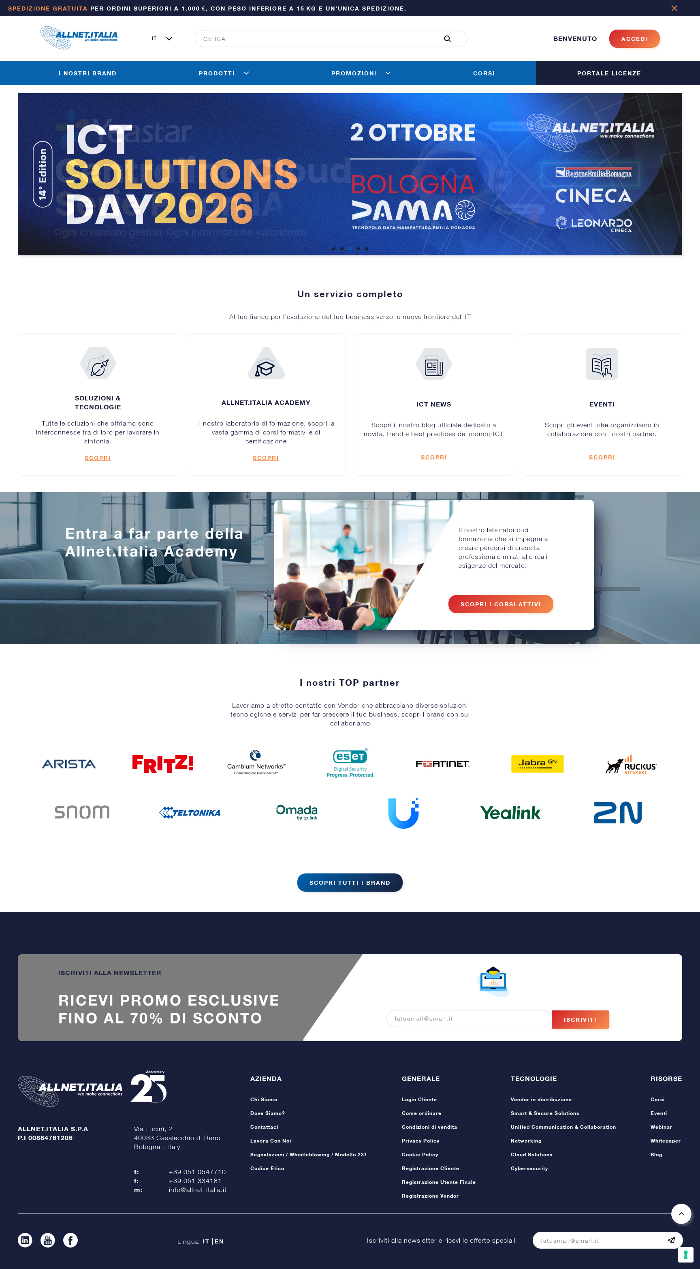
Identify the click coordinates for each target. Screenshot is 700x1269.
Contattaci (264, 1127)
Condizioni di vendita (429, 1127)
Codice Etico (267, 1168)
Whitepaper (666, 1141)
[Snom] (82, 812)
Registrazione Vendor (430, 1196)
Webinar (661, 1127)
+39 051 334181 (195, 1180)
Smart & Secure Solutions (545, 1113)
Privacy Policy (421, 1141)
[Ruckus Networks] (631, 764)
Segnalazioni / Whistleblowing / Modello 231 (308, 1154)
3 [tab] (350, 249)
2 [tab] (342, 249)
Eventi (659, 1113)
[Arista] (68, 764)
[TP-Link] (296, 812)
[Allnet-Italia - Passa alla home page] (79, 47)
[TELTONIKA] (189, 813)
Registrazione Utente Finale (439, 1182)
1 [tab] (334, 249)
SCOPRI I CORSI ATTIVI (501, 604)
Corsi (658, 1099)
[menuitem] (326, 38)
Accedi (634, 38)
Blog (656, 1154)
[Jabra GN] (537, 764)
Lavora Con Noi (270, 1141)
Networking (526, 1141)
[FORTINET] (443, 764)
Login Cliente (419, 1099)
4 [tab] (358, 249)
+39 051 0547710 (197, 1171)
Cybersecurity (529, 1168)
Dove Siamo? (267, 1113)
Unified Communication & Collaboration (563, 1127)
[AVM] (162, 764)
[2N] (617, 812)
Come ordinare (422, 1113)
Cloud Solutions (532, 1154)
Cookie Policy (420, 1154)
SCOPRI (98, 457)
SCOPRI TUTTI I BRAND (350, 882)
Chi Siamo (263, 1099)
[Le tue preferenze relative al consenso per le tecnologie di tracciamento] (686, 1255)
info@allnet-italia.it (198, 1189)
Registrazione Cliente (430, 1168)
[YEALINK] (510, 812)
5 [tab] (366, 249)
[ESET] (350, 764)
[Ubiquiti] (403, 812)
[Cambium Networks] (256, 764)
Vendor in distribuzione (541, 1099)
